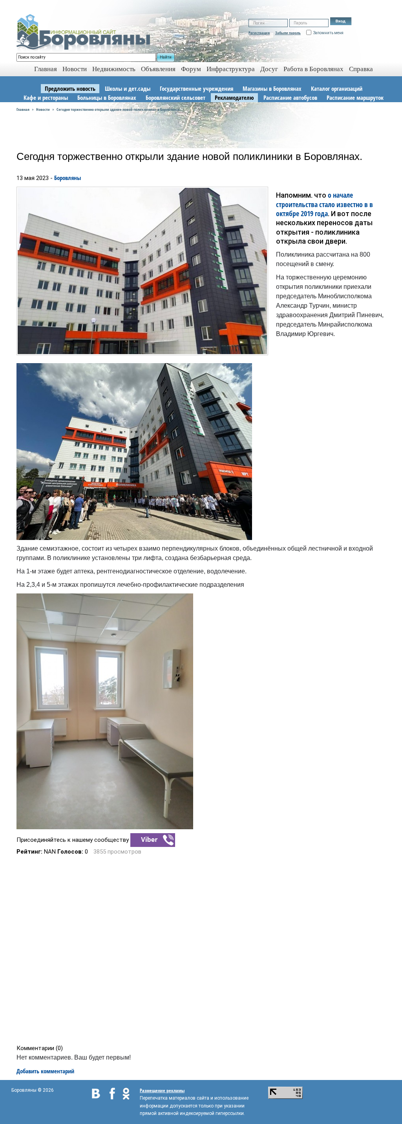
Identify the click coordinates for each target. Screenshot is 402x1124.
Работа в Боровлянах (313, 69)
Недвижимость (113, 69)
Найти (166, 57)
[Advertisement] (203, 949)
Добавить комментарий (45, 1071)
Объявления (158, 69)
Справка (361, 69)
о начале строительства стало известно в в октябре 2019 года (324, 204)
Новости (74, 69)
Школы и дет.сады (127, 88)
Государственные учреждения (196, 88)
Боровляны (67, 178)
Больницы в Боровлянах (106, 97)
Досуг (269, 69)
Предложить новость (70, 88)
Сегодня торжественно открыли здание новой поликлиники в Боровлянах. (119, 109)
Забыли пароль (288, 32)
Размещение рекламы (162, 1090)
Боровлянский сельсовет (175, 97)
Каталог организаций (336, 88)
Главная (22, 109)
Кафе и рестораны (46, 97)
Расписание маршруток (355, 97)
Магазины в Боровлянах (272, 88)
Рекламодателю (234, 97)
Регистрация (259, 32)
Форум (191, 69)
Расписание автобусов (290, 97)
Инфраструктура (230, 69)
